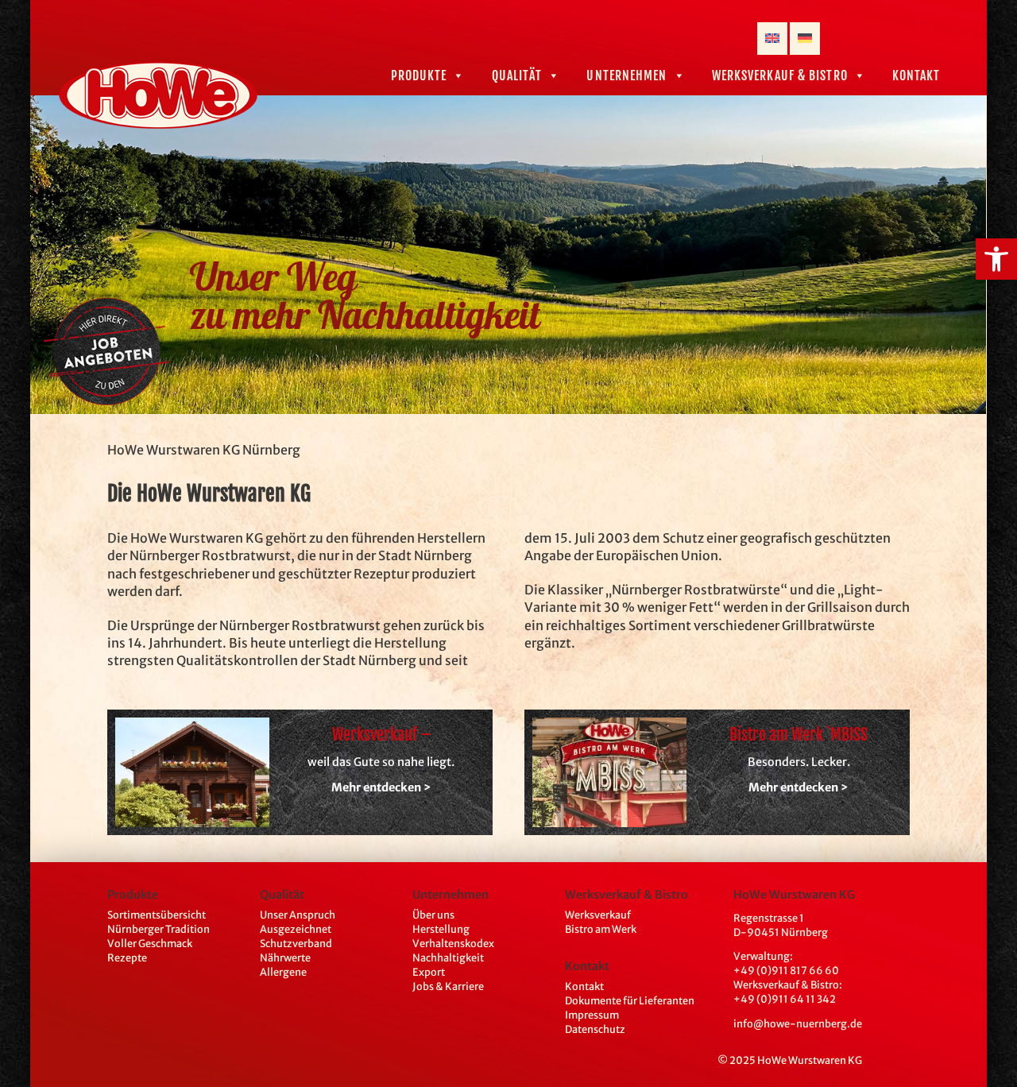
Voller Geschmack (149, 943)
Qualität (517, 75)
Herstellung (441, 929)
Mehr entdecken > (381, 787)
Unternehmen (626, 75)
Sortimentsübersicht (156, 914)
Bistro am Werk (600, 929)
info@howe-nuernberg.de (797, 1023)
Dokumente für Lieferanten (629, 1000)
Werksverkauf (598, 914)
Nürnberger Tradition (158, 929)
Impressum (592, 1014)
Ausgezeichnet (295, 929)
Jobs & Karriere (448, 986)
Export (428, 971)
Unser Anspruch (297, 914)
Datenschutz (595, 1029)
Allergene (283, 971)
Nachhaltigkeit (448, 957)
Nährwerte (285, 957)
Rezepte (127, 957)
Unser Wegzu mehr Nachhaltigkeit (365, 298)
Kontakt (916, 75)
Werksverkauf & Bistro (780, 75)
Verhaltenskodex (453, 943)
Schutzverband (296, 943)
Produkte (419, 75)
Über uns (433, 914)
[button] (996, 259)
